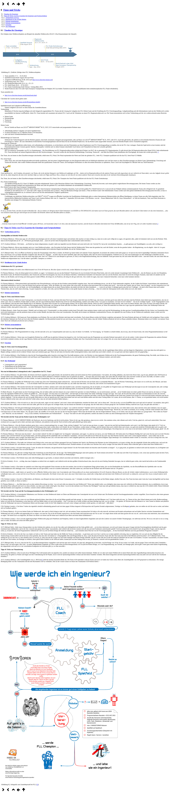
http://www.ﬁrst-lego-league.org (42, 80)
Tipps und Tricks (11, 10)
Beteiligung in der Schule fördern (16, 19)
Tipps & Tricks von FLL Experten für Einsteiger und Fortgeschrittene (25, 16)
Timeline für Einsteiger (11, 14)
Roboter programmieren (13, 23)
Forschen (8, 25)
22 (37, 784)
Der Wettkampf (10, 26)
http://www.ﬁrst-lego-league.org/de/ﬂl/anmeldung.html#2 (22, 102)
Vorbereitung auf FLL (12, 17)
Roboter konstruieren (12, 21)
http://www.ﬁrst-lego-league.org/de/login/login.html (21, 95)
